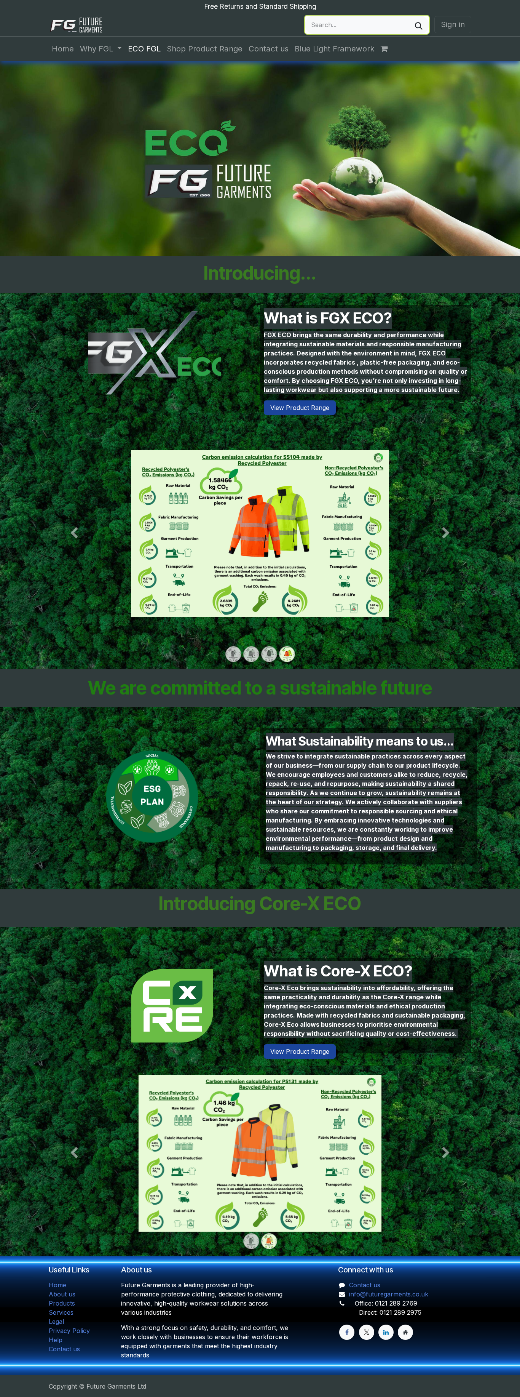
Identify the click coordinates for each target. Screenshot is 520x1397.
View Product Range (299, 407)
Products (62, 1303)
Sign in (453, 24)
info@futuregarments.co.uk (388, 1294)
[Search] (418, 25)
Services (61, 1312)
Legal (56, 1321)
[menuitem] (63, 49)
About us (62, 1294)
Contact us (64, 1349)
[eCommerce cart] (388, 48)
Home (57, 1285)
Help (55, 1340)
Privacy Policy (69, 1331)
